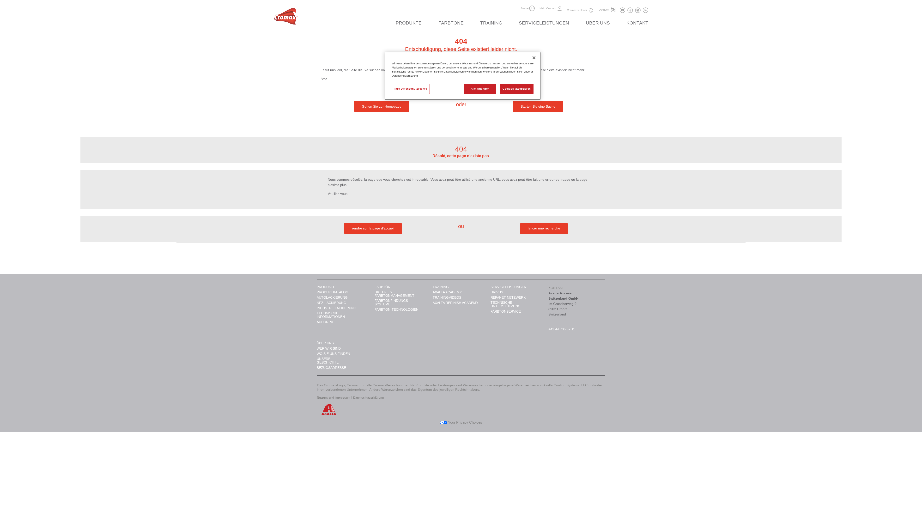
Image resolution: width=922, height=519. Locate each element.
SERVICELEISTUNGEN (544, 22)
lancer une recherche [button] (544, 228)
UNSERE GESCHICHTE (328, 360)
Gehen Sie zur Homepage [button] (381, 106)
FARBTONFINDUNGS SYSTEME (391, 302)
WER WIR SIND (329, 348)
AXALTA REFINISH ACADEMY (455, 303)
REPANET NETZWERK (508, 297)
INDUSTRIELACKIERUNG (336, 308)
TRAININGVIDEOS (447, 297)
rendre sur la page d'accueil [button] (373, 228)
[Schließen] (534, 57)
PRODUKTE (409, 22)
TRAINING (491, 22)
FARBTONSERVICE (506, 311)
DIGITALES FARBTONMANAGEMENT (394, 293)
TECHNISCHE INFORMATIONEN (331, 315)
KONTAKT (637, 22)
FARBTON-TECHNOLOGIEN (397, 309)
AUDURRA (325, 322)
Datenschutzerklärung (368, 397)
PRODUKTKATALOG (332, 292)
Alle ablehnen (480, 88)
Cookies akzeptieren (517, 88)
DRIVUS (497, 292)
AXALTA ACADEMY (447, 292)
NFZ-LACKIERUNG (331, 303)
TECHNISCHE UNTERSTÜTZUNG (506, 304)
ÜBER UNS (598, 22)
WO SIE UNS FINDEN (333, 354)
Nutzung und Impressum (333, 397)
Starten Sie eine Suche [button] (538, 106)
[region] (463, 76)
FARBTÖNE (451, 22)
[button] (532, 8)
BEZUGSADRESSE (331, 368)
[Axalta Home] (286, 17)
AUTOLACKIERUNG (332, 297)
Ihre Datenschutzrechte (410, 88)
